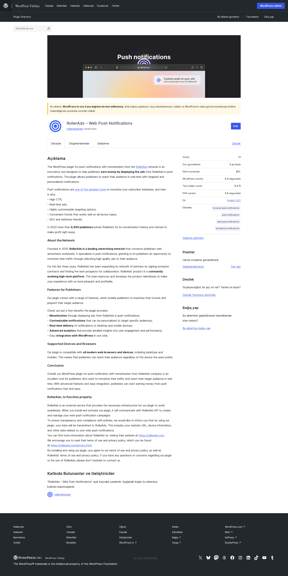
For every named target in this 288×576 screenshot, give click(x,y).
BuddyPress (233, 542)
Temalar (70, 532)
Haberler (18, 532)
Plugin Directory (22, 16)
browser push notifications (226, 208)
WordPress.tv (128, 542)
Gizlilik (16, 542)
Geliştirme (103, 143)
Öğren (122, 526)
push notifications (230, 215)
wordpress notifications (227, 228)
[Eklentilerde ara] (48, 28)
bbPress (231, 537)
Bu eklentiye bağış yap (196, 328)
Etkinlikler (177, 532)
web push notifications (228, 221)
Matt (229, 532)
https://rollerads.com (151, 435)
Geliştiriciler (125, 537)
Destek (236, 143)
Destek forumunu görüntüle (199, 295)
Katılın (175, 526)
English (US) (234, 200)
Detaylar (56, 143)
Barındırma (19, 537)
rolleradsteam (75, 128)
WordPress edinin (271, 5)
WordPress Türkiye (54, 558)
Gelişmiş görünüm (193, 238)
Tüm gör (236, 266)
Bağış (176, 537)
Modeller (71, 542)
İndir (235, 126)
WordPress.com (235, 526)
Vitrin (69, 526)
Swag (176, 542)
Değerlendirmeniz (193, 266)
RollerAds (141, 166)
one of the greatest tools (90, 189)
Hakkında (18, 526)
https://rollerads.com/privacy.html (71, 445)
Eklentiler (71, 537)
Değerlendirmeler (79, 143)
